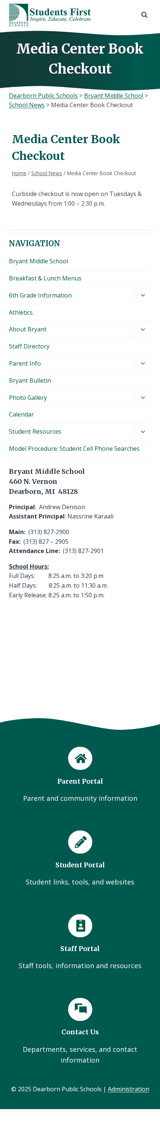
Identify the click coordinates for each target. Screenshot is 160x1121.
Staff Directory (29, 346)
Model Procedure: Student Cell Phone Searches (74, 448)
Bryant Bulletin (30, 380)
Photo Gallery (28, 398)
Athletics (21, 312)
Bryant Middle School (38, 261)
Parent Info (25, 363)
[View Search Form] (144, 15)
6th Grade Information (40, 295)
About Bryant (28, 329)
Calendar (21, 414)
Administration (128, 1089)
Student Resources (35, 431)
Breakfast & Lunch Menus (45, 278)
